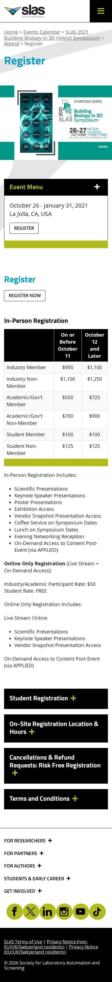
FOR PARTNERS (21, 853)
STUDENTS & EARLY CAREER (34, 879)
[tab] (56, 699)
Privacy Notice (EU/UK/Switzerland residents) (51, 949)
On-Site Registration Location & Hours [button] (54, 727)
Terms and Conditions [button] (40, 798)
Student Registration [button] (39, 698)
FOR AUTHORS (20, 866)
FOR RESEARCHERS (25, 841)
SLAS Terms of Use (23, 942)
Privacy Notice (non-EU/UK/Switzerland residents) (46, 944)
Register (24, 228)
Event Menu (26, 187)
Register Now (25, 295)
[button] (101, 11)
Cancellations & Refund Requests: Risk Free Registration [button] (55, 761)
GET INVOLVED (20, 891)
